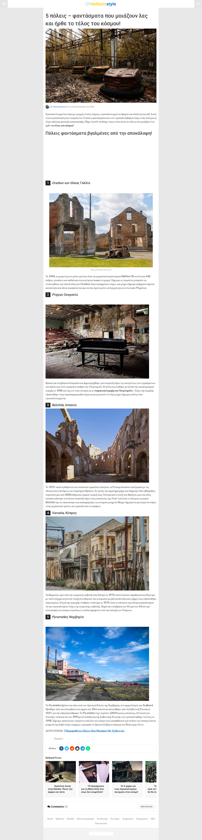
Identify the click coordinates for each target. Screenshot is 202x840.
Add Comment (146, 807)
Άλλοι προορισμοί (85, 819)
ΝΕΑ (153, 819)
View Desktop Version (102, 834)
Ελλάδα (70, 819)
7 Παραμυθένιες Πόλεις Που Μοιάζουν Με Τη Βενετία (94, 730)
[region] (101, 155)
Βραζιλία (60, 819)
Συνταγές (115, 819)
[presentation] (151, 780)
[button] (4, 4)
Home (50, 819)
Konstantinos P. (60, 106)
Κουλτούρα (102, 819)
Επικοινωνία (101, 823)
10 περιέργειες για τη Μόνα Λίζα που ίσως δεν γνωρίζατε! (92, 789)
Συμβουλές (127, 819)
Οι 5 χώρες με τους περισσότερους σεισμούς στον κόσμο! (126, 789)
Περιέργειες (58, 738)
